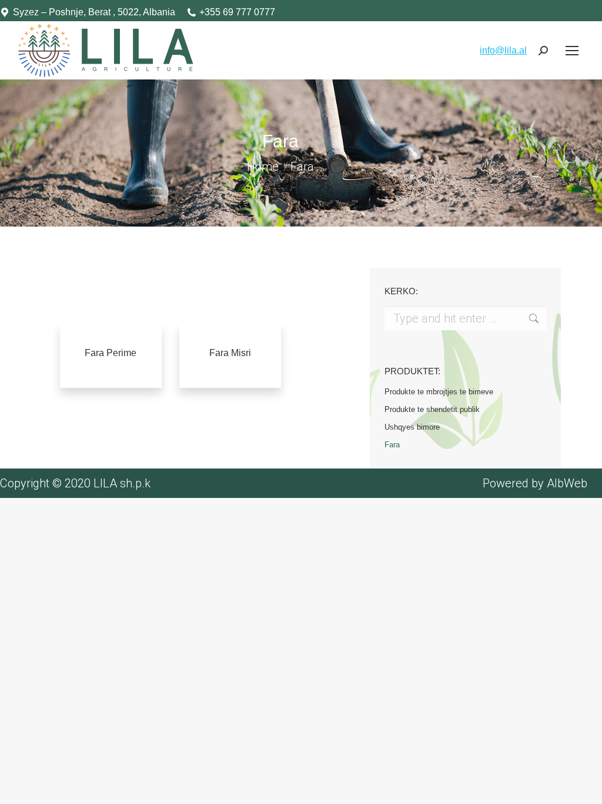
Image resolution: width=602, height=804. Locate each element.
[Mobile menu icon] (572, 50)
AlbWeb (567, 483)
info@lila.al (503, 50)
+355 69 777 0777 (237, 12)
